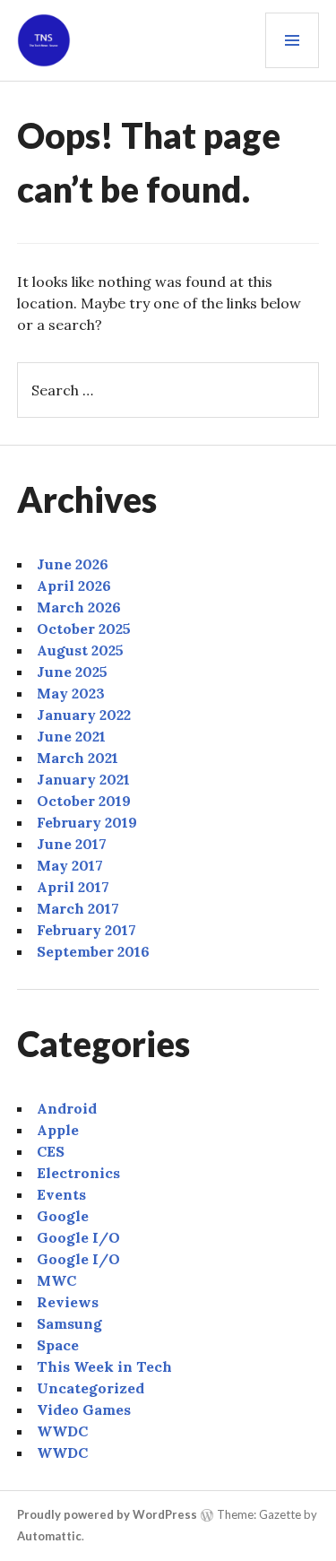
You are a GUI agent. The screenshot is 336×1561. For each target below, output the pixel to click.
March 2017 (78, 908)
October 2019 (84, 801)
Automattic (49, 1536)
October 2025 (84, 628)
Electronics (78, 1173)
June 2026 (72, 564)
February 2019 (87, 822)
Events (61, 1194)
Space (58, 1345)
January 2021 (83, 779)
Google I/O (78, 1237)
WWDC (62, 1431)
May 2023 (71, 693)
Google (63, 1216)
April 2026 (74, 585)
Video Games (84, 1409)
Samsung (69, 1323)
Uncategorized (90, 1388)
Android (67, 1108)
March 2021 (77, 758)
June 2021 (71, 736)
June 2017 (72, 844)
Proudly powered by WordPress (107, 1514)
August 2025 (80, 650)
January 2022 (84, 715)
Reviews (68, 1302)
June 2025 (72, 672)
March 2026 (79, 607)
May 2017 (70, 865)
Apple (58, 1130)
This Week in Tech (104, 1366)
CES (51, 1151)
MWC (56, 1280)
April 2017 (73, 887)
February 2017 (86, 930)
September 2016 (93, 951)
